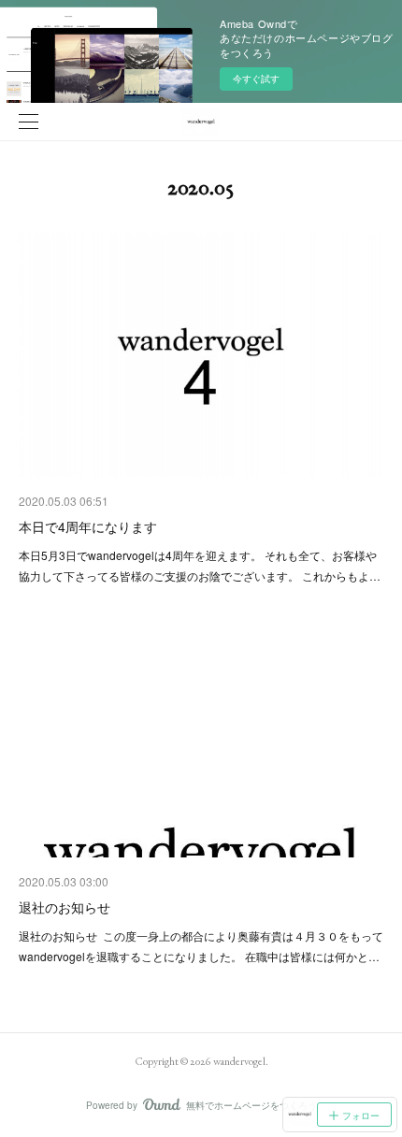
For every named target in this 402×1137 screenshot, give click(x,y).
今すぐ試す (256, 78)
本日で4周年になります (88, 526)
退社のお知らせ (64, 907)
